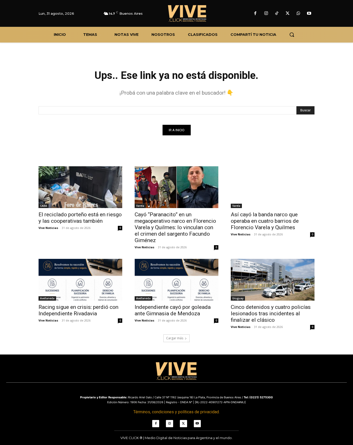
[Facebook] (255, 13)
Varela (140, 206)
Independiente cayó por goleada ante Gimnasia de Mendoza (173, 310)
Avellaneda (47, 298)
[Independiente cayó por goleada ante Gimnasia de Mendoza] (176, 280)
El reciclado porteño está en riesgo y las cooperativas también (80, 217)
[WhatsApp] (298, 13)
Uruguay (237, 298)
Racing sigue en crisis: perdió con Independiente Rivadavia (78, 310)
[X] (287, 13)
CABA (43, 206)
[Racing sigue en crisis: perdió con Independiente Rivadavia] (80, 280)
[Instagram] (266, 13)
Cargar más (174, 338)
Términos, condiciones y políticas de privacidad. (176, 411)
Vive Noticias (48, 228)
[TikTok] (277, 13)
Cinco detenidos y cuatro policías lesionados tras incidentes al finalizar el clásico (271, 313)
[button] (292, 34)
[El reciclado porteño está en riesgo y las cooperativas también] (80, 187)
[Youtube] (309, 13)
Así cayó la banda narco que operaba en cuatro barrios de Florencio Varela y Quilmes (265, 220)
